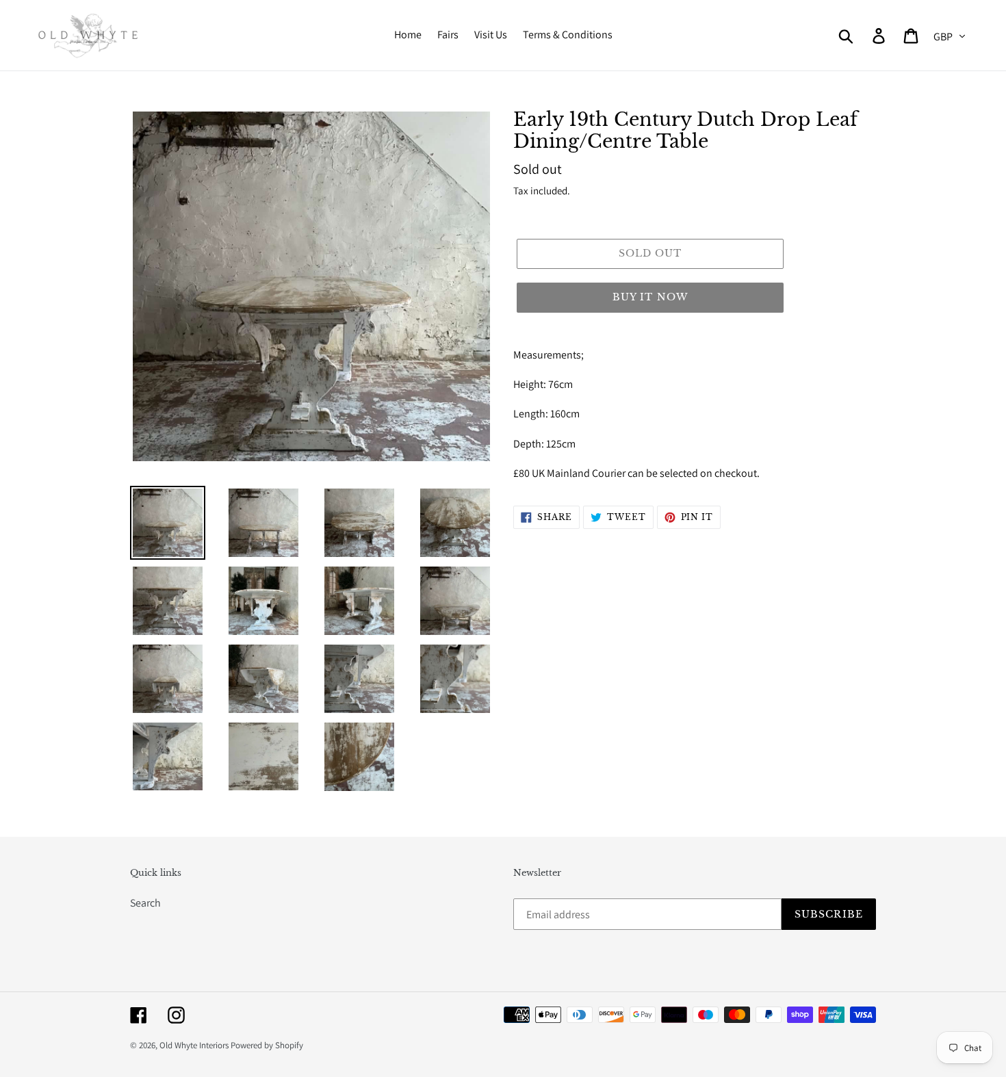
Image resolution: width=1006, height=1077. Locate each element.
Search (145, 903)
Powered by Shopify (267, 1045)
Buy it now (650, 297)
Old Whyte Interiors (194, 1045)
